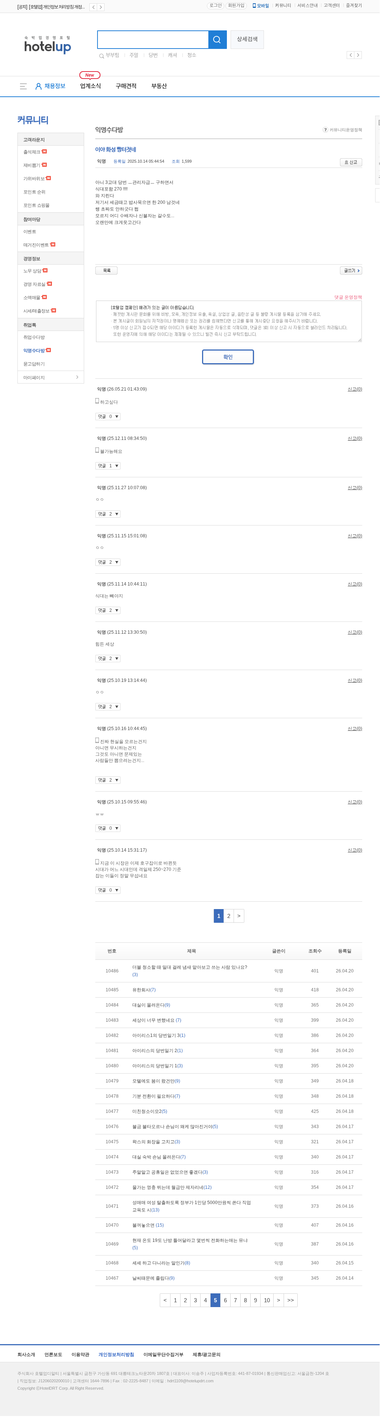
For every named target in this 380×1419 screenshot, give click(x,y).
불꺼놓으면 (148, 1225)
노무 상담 (32, 270)
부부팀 (112, 56)
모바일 (263, 6)
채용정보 (54, 86)
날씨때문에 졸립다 (153, 1278)
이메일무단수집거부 (163, 1354)
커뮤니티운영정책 (345, 129)
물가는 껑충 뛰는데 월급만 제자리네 (172, 1187)
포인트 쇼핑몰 (36, 205)
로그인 (215, 5)
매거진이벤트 (36, 245)
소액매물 (31, 297)
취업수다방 (33, 337)
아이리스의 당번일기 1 (157, 1065)
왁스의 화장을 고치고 (156, 1141)
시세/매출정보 (36, 311)
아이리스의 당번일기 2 (157, 1050)
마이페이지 (33, 377)
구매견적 (126, 86)
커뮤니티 (283, 5)
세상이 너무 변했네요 (156, 1020)
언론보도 (53, 1354)
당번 (153, 56)
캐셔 (172, 56)
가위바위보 (33, 178)
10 (267, 1300)
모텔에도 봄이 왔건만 (156, 1081)
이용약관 (80, 1354)
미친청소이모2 (149, 1111)
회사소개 (26, 1354)
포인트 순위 (34, 192)
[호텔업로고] (47, 56)
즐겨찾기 (354, 5)
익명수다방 (33, 350)
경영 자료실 (34, 284)
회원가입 (236, 5)
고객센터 (332, 5)
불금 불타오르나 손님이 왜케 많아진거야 (175, 1126)
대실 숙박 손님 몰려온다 (159, 1157)
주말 (133, 56)
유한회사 (144, 989)
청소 (191, 56)
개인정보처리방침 (116, 1354)
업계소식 (90, 86)
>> (290, 1300)
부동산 (159, 86)
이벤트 (29, 231)
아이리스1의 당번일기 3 (158, 1035)
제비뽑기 (31, 165)
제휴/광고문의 (207, 1354)
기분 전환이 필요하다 (156, 1096)
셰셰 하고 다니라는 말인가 (161, 1263)
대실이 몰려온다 (151, 1005)
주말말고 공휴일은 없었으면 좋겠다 (170, 1172)
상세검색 (247, 39)
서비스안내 (307, 5)
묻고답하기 (33, 364)
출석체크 (31, 152)
